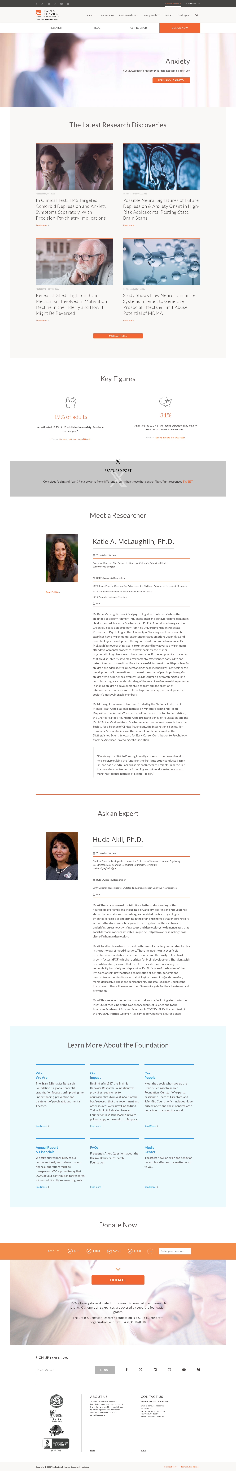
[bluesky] (195, 1369)
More (92, 1450)
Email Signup (184, 15)
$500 (137, 1251)
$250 (116, 1251)
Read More (150, 1126)
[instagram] (169, 1369)
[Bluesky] (68, 3)
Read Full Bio (52, 592)
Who (42, 1075)
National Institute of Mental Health (74, 439)
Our (95, 1075)
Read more (41, 225)
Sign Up (104, 1369)
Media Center (107, 15)
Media (149, 1149)
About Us (91, 15)
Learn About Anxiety (171, 80)
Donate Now (180, 27)
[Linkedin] (49, 3)
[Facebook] (37, 3)
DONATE (118, 1280)
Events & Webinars (128, 15)
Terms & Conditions (189, 1467)
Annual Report (47, 1149)
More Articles (118, 335)
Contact (168, 15)
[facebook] (126, 1369)
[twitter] (140, 1369)
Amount (54, 1251)
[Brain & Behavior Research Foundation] (47, 14)
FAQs (94, 1147)
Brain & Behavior (173, 3)
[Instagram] (55, 3)
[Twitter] (42, 3)
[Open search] (196, 15)
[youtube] (184, 1369)
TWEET (188, 481)
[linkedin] (155, 1369)
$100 (96, 1251)
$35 (76, 1251)
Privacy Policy (170, 1467)
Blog (97, 27)
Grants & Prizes (192, 3)
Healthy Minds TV (151, 15)
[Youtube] (61, 3)
